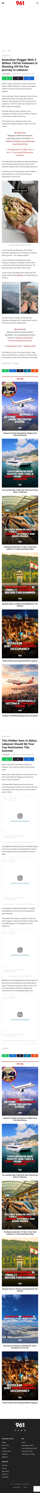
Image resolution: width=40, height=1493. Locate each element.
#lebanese (18, 141)
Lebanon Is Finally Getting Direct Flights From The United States (20, 434)
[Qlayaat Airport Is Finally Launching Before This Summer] (20, 577)
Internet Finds (7, 363)
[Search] (37, 3)
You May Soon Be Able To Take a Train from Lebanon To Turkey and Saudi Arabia (20, 548)
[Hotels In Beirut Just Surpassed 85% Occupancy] (20, 633)
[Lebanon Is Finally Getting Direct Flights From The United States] (20, 406)
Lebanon (16, 363)
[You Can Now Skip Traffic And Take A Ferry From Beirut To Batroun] (20, 463)
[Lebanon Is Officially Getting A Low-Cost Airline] (20, 688)
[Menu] (3, 3)
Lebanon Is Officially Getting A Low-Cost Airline (20, 716)
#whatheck (28, 338)
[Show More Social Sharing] (36, 78)
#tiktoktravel (20, 340)
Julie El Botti (6, 754)
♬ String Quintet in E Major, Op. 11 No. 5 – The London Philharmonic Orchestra (20, 152)
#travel (11, 340)
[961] (20, 3)
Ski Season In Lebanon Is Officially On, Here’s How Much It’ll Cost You (20, 1347)
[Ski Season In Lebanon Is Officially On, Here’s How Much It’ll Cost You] (20, 1318)
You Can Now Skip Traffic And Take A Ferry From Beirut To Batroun (20, 491)
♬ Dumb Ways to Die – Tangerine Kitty (20, 346)
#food (19, 144)
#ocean (29, 340)
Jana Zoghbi (6, 74)
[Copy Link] (18, 78)
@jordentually (20, 133)
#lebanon (9, 141)
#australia (30, 141)
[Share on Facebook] (29, 78)
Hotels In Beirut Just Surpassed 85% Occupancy (20, 661)
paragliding (19, 275)
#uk (24, 141)
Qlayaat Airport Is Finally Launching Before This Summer (20, 605)
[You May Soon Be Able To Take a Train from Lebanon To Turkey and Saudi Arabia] (20, 520)
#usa (15, 144)
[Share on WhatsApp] (7, 78)
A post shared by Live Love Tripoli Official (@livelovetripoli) (20, 842)
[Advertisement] (20, 28)
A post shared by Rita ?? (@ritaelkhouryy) (20, 976)
